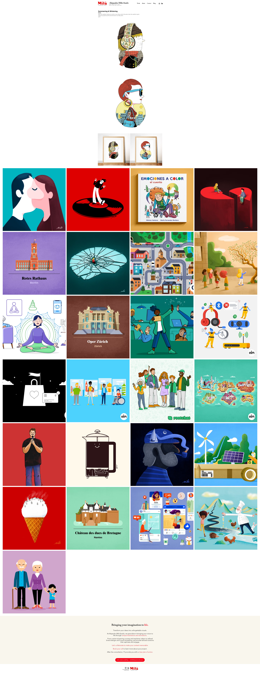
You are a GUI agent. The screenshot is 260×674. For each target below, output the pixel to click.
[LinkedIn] (162, 3)
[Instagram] (159, 3)
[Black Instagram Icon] (126, 668)
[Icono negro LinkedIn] (128, 668)
